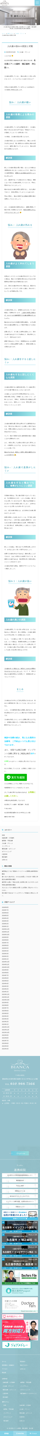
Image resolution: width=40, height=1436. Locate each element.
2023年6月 (5, 1010)
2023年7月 (5, 1008)
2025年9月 (5, 937)
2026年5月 (5, 915)
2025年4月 (5, 951)
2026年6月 (5, 913)
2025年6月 (5, 945)
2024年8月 (5, 972)
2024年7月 (5, 975)
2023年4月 (5, 1016)
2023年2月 (5, 1021)
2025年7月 (5, 942)
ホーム (4, 1361)
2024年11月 (5, 964)
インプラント (6, 846)
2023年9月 (5, 1002)
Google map (21, 1153)
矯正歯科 (4, 857)
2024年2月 (5, 989)
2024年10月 (5, 967)
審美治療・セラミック (9, 849)
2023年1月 (5, 1024)
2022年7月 (5, 1040)
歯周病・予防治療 (7, 840)
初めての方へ (24, 1365)
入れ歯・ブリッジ (24, 52)
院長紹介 (22, 1361)
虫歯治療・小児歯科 (8, 838)
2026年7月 (5, 910)
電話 (7, 1433)
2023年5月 (5, 1013)
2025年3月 (5, 953)
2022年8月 (5, 1038)
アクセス (34, 1433)
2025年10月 (5, 934)
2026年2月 (5, 923)
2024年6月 (5, 978)
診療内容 (4, 1378)
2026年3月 (5, 921)
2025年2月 (5, 956)
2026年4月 (5, 918)
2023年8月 (5, 1005)
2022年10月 (5, 1032)
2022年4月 (5, 1049)
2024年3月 (5, 986)
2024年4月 (5, 983)
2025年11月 (5, 932)
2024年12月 (5, 962)
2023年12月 (5, 994)
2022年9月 (5, 1035)
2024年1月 (5, 991)
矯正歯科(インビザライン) (28, 1393)
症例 (3, 835)
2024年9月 (5, 970)
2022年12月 (5, 1027)
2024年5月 (5, 981)
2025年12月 (5, 929)
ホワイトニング (6, 851)
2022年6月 (5, 1043)
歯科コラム (5, 1402)
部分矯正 (5, 1397)
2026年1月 (5, 926)
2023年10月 (5, 1000)
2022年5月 (5, 1046)
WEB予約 (21, 1433)
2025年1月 (5, 959)
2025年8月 (5, 940)
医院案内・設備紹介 (8, 1365)
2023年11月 (5, 997)
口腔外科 (4, 854)
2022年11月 (5, 1030)
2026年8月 (5, 907)
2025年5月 (5, 948)
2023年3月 (5, 1019)
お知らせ (4, 859)
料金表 (4, 1372)
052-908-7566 (20, 1084)
